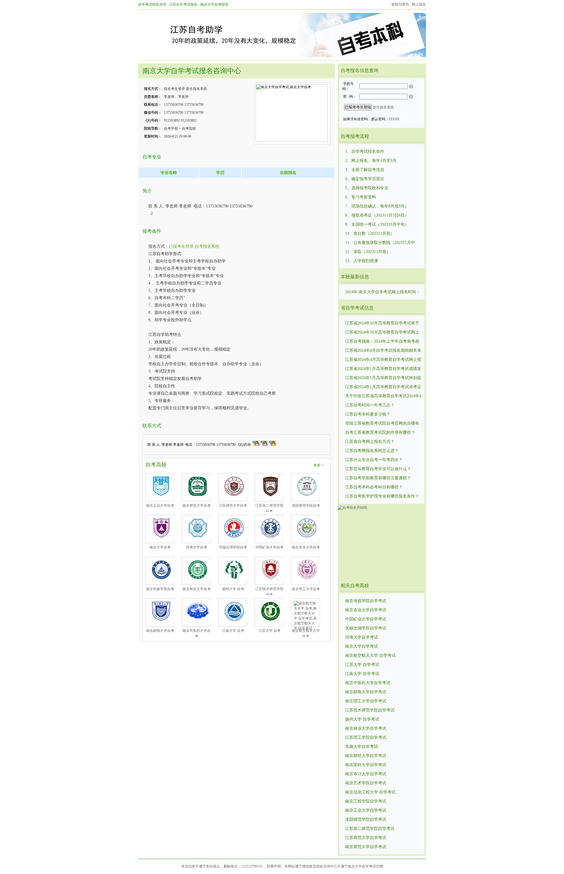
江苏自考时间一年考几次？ (370, 405)
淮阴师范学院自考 (306, 505)
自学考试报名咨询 (152, 4)
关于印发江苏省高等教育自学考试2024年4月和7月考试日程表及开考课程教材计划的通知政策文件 (383, 396)
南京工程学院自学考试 (365, 801)
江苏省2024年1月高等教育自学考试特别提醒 (383, 378)
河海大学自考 (196, 547)
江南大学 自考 (233, 631)
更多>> (319, 465)
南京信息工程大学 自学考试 (370, 792)
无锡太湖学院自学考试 (365, 628)
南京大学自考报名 (214, 4)
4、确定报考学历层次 (364, 179)
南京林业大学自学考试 (365, 728)
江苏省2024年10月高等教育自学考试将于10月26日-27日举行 (382, 323)
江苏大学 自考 (269, 631)
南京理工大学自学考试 (365, 701)
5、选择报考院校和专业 (366, 188)
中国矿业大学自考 (269, 547)
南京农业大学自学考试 (365, 610)
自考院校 (189, 128)
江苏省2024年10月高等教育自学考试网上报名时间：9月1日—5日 (382, 332)
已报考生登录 (181, 246)
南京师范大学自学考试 (365, 847)
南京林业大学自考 (196, 589)
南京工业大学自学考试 (365, 810)
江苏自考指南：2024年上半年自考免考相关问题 (382, 341)
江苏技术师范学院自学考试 (370, 710)
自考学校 (171, 128)
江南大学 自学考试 (362, 674)
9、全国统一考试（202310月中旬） (377, 224)
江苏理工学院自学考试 (365, 737)
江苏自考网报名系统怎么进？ (372, 450)
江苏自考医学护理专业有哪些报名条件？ (382, 496)
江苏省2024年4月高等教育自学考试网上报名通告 (383, 360)
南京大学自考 (160, 547)
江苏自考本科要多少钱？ (367, 414)
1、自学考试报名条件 (364, 151)
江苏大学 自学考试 (362, 664)
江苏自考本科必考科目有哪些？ (374, 487)
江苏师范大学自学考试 (365, 838)
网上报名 (419, 4)
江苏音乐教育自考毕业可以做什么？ (378, 469)
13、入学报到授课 (361, 261)
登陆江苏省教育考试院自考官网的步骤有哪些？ (382, 423)
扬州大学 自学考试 (362, 719)
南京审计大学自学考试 (365, 774)
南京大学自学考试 (361, 646)
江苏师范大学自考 (233, 505)
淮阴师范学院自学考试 (365, 819)
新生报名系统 (196, 89)
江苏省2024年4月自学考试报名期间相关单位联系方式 (383, 351)
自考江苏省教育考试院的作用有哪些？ (380, 432)
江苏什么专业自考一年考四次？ (374, 460)
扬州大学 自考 (233, 589)
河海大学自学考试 (361, 637)
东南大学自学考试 (361, 746)
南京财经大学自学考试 (365, 756)
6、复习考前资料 (360, 197)
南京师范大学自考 (196, 505)
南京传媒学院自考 (160, 589)
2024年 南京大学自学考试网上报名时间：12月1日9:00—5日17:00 (382, 292)
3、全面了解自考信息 (364, 170)
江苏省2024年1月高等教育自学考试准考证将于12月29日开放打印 (383, 387)
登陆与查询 (400, 4)
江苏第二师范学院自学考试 (370, 828)
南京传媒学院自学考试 (365, 601)
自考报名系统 (207, 246)
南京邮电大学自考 (160, 631)
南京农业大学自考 (306, 547)
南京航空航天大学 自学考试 (370, 655)
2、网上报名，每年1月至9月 (371, 160)
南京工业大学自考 (160, 505)
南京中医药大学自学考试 (367, 683)
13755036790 (173, 105)
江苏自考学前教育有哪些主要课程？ (378, 478)
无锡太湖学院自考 (233, 547)
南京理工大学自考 (306, 589)
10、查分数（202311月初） (370, 233)
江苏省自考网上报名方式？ (370, 441)
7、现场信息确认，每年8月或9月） (377, 206)
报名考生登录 (174, 89)
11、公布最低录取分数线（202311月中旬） (380, 243)
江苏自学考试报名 (183, 4)
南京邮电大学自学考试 (365, 692)
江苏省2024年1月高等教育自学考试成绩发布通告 (383, 369)
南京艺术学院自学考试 (365, 783)
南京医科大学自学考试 (365, 765)
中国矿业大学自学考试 (365, 619)
